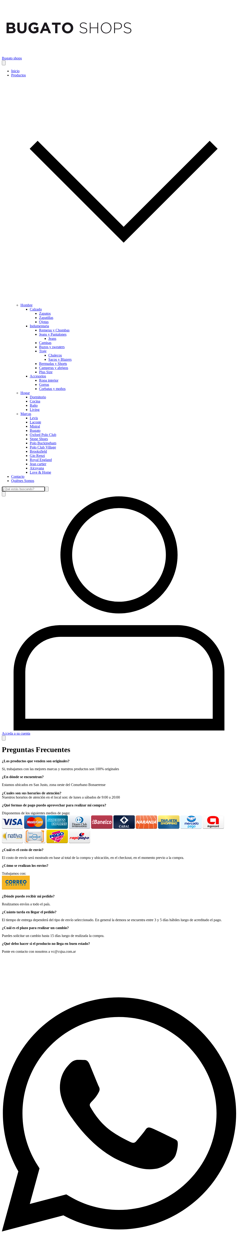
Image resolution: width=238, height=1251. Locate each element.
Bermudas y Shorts (53, 364)
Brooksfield (38, 451)
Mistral (35, 426)
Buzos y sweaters (52, 347)
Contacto (17, 476)
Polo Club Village (43, 447)
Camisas (45, 343)
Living (35, 410)
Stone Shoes (39, 439)
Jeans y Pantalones (52, 334)
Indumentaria (39, 326)
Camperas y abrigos (53, 368)
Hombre (26, 305)
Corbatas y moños (52, 389)
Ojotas (44, 322)
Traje (42, 351)
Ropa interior (48, 380)
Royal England (41, 460)
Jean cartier (38, 464)
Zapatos (45, 313)
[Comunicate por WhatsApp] (119, 1247)
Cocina (35, 401)
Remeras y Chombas (54, 330)
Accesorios (38, 376)
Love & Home (40, 472)
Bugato (35, 430)
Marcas (25, 414)
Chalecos (55, 355)
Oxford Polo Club (43, 435)
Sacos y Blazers (60, 359)
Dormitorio (38, 397)
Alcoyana (37, 468)
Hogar (25, 393)
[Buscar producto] (4, 493)
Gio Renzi (37, 456)
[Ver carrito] (4, 738)
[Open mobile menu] (4, 62)
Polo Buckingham (43, 443)
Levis (34, 418)
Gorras (44, 384)
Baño (34, 405)
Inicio (15, 71)
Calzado (36, 309)
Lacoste (35, 422)
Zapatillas (46, 318)
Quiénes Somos (22, 481)
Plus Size (46, 372)
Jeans (52, 339)
